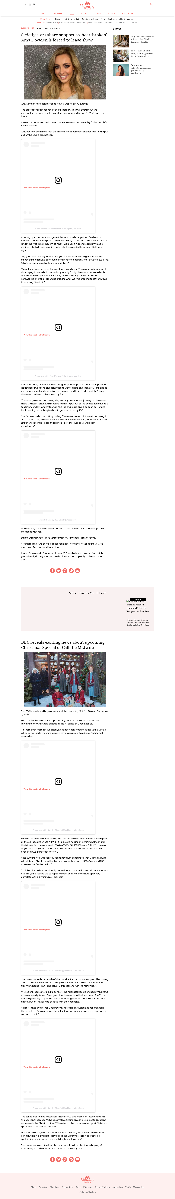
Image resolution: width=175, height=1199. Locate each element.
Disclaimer (54, 1187)
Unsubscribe (138, 1187)
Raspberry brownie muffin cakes (73, 23)
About (33, 1187)
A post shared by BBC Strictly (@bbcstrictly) (58, 520)
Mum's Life (45, 19)
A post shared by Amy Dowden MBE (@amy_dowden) (58, 229)
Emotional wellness (90, 19)
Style (103, 19)
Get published (52, 23)
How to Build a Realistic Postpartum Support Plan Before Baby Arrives (142, 53)
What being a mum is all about (100, 23)
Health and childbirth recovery (121, 19)
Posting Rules (67, 1187)
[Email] (77, 570)
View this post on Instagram (37, 187)
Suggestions (118, 1187)
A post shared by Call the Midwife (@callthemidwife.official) (58, 830)
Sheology (92, 1192)
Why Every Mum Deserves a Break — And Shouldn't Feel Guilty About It (142, 39)
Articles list (56, 28)
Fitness (58, 19)
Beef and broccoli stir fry (126, 23)
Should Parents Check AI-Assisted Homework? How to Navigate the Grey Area (138, 622)
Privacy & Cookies (84, 1187)
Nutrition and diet (71, 19)
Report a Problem (102, 1187)
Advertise (43, 1187)
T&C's (128, 1187)
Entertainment (43, 28)
